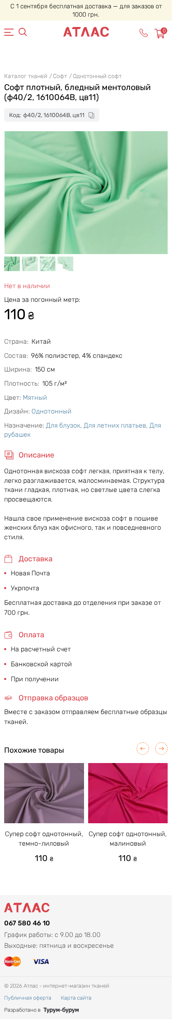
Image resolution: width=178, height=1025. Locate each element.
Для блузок (63, 425)
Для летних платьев (115, 425)
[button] (143, 748)
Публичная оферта (27, 998)
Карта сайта (76, 998)
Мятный (35, 397)
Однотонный (51, 411)
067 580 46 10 (27, 923)
